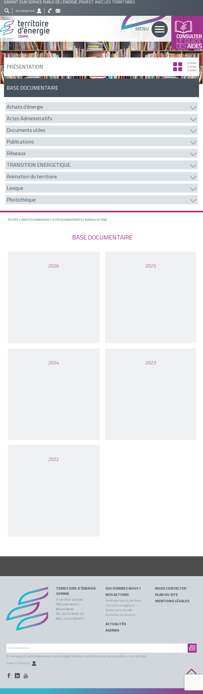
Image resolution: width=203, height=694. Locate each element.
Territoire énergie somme (101, 29)
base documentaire (35, 220)
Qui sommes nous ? (123, 588)
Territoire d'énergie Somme (76, 591)
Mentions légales (172, 601)
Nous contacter (170, 588)
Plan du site (166, 594)
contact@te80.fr (74, 618)
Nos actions (117, 594)
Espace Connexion (18, 663)
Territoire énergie (27, 612)
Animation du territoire (120, 614)
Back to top (191, 672)
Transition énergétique (120, 605)
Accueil (13, 219)
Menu (142, 28)
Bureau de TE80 (96, 220)
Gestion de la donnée (118, 609)
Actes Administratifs (67, 220)
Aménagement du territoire (123, 600)
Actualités (115, 623)
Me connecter (25, 11)
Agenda (112, 630)
